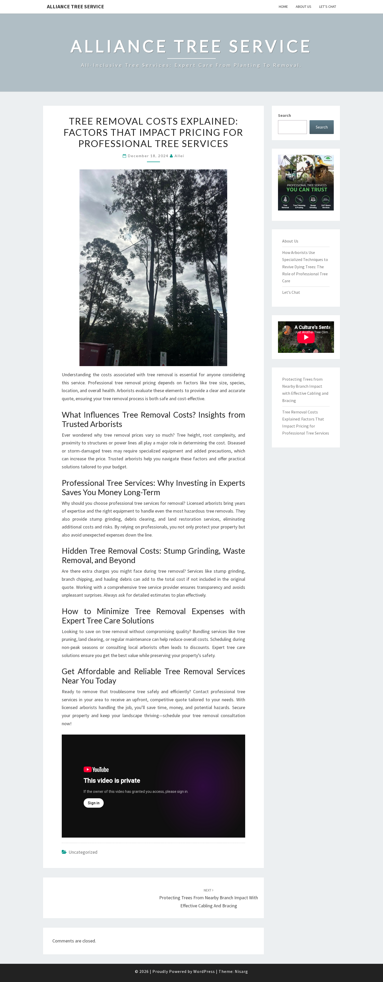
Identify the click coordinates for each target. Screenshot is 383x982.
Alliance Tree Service (75, 6)
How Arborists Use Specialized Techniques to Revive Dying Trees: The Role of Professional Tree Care (305, 266)
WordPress (204, 971)
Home (283, 6)
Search (284, 115)
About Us (303, 6)
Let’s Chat (327, 6)
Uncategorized (83, 852)
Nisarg (241, 971)
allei (179, 156)
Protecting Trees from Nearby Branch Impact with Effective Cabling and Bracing (208, 898)
